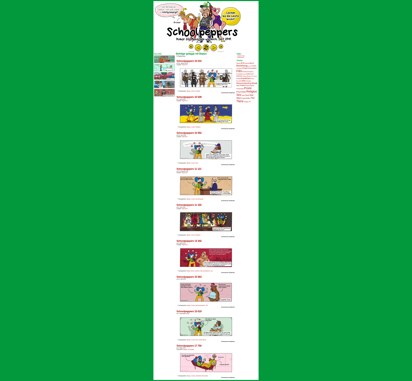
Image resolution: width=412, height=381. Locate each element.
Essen (245, 68)
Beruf (192, 271)
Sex (211, 271)
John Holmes (254, 76)
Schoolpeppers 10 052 (188, 132)
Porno (252, 85)
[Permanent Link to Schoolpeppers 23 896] (164, 96)
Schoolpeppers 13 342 (188, 240)
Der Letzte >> (221, 51)
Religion (198, 127)
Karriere (197, 271)
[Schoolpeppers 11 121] (206, 195)
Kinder (238, 78)
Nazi (238, 85)
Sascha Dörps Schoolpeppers (206, 22)
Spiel (243, 95)
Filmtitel (198, 91)
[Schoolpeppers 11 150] (206, 231)
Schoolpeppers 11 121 (188, 168)
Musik (254, 83)
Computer (239, 68)
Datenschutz (241, 56)
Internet (239, 76)
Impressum (240, 57)
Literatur (248, 81)
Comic (253, 66)
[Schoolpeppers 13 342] (206, 267)
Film (197, 163)
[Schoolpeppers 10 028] (206, 123)
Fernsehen (252, 68)
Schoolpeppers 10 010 (188, 60)
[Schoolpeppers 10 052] (206, 159)
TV (250, 102)
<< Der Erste (191, 51)
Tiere (239, 101)
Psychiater (191, 349)
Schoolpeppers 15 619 (188, 311)
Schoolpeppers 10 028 (188, 96)
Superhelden (246, 98)
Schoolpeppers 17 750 (188, 345)
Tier (207, 305)
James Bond (202, 340)
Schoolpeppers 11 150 (188, 204)
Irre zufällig (206, 51)
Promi (247, 88)
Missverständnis (205, 271)
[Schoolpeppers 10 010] (206, 87)
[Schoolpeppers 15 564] (206, 302)
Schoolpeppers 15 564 (188, 276)
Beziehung (241, 65)
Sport (247, 95)
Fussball (239, 74)
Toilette (246, 102)
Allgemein (185, 64)
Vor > (214, 51)
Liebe (243, 81)
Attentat (247, 63)
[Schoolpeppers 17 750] (206, 372)
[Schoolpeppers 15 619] (206, 336)
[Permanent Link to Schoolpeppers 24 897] (164, 88)
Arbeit (238, 63)
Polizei (247, 85)
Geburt (244, 74)
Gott (248, 74)
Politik (242, 85)
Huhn (252, 74)
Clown (193, 91)
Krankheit (198, 376)
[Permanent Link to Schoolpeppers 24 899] (164, 71)
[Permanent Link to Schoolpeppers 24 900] (164, 63)
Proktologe (240, 88)
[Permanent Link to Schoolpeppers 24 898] (164, 79)
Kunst (238, 81)
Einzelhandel (199, 199)
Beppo (189, 91)
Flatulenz (250, 71)
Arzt (243, 63)
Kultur (252, 78)
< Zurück (198, 51)
